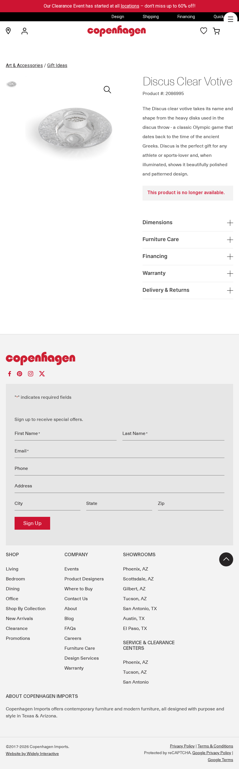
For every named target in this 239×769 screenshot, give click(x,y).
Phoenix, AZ (135, 569)
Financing (186, 16)
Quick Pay (223, 16)
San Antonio (136, 682)
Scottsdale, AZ (138, 579)
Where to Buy (78, 588)
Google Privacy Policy (211, 752)
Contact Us (76, 598)
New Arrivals (19, 618)
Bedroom (15, 579)
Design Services (81, 658)
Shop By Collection (25, 608)
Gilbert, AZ (134, 588)
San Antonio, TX (140, 608)
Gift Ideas (57, 65)
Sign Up (32, 523)
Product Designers (84, 579)
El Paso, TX (135, 628)
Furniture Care (79, 648)
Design (118, 16)
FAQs (70, 628)
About (70, 608)
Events (71, 569)
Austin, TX (134, 618)
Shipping (151, 16)
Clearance (17, 628)
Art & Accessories (24, 65)
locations (130, 6)
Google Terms (220, 759)
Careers (72, 638)
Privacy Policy (182, 746)
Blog (69, 618)
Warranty (74, 668)
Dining (13, 588)
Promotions (18, 638)
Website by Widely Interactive (32, 753)
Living (12, 569)
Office (12, 598)
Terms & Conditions (215, 746)
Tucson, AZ (135, 598)
